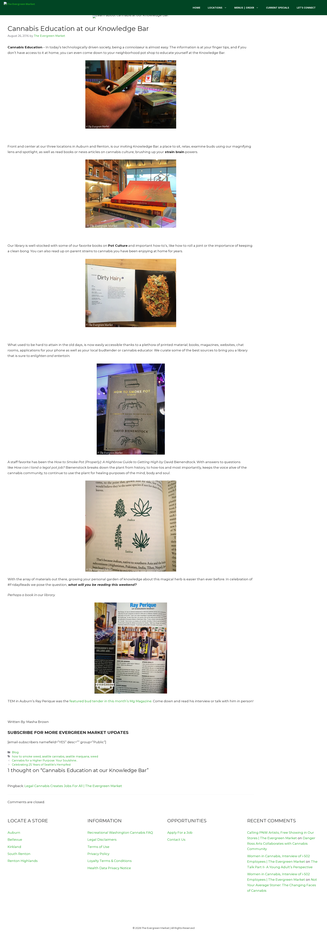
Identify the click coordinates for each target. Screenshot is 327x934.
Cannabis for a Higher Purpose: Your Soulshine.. (44, 760)
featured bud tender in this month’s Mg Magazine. (110, 701)
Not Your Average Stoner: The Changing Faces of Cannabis (282, 885)
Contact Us (176, 839)
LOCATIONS (215, 7)
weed (94, 756)
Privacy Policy (98, 854)
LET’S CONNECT (306, 7)
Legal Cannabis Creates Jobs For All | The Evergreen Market (73, 786)
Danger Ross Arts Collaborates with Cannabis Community (281, 843)
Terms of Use (98, 847)
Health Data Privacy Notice (109, 868)
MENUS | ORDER (244, 7)
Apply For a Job (179, 832)
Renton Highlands (23, 861)
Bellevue (15, 839)
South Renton (19, 854)
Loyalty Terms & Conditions (109, 861)
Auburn (14, 832)
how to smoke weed (26, 756)
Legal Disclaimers (102, 839)
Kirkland (14, 847)
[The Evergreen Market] (24, 7)
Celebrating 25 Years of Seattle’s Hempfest (41, 764)
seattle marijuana (77, 756)
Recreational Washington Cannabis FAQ (120, 832)
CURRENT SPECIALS (277, 7)
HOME (196, 7)
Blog (15, 752)
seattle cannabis (53, 756)
